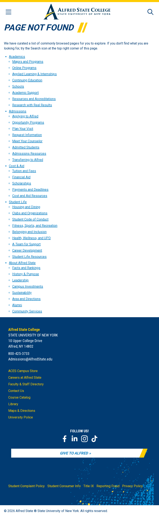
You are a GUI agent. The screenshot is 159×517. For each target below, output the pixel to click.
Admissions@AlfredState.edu (30, 359)
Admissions (17, 111)
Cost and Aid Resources (29, 196)
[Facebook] (64, 438)
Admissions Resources (29, 153)
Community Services (27, 311)
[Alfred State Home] (77, 12)
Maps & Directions (21, 411)
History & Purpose (25, 274)
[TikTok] (94, 438)
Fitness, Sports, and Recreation (34, 226)
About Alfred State (22, 263)
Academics (17, 57)
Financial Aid (21, 177)
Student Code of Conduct (30, 219)
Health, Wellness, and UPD (31, 238)
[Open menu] (8, 12)
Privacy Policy (132, 486)
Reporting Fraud (107, 486)
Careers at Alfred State (24, 378)
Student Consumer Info (64, 486)
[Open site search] (150, 12)
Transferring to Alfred (27, 160)
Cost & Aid (16, 166)
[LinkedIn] (74, 438)
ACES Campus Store (23, 371)
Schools (18, 86)
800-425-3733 (18, 353)
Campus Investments (27, 286)
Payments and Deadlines (30, 190)
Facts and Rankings (26, 268)
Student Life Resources (29, 257)
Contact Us (16, 391)
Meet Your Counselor (27, 141)
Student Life (18, 202)
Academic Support (25, 93)
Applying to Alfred (25, 116)
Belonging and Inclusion (29, 232)
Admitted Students (25, 147)
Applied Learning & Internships (34, 74)
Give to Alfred (74, 453)
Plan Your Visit (22, 129)
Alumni (17, 305)
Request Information (27, 135)
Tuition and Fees (24, 171)
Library (13, 404)
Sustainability (22, 293)
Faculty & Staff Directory (26, 384)
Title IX (88, 486)
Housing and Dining (26, 207)
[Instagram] (84, 438)
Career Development (27, 250)
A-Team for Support (26, 244)
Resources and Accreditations (34, 99)
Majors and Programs (27, 62)
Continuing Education (27, 80)
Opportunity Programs (28, 122)
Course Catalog (19, 397)
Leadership (20, 280)
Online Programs (24, 68)
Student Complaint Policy (26, 486)
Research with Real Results (32, 105)
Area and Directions (26, 299)
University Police (20, 417)
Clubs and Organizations (29, 213)
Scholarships (21, 183)
